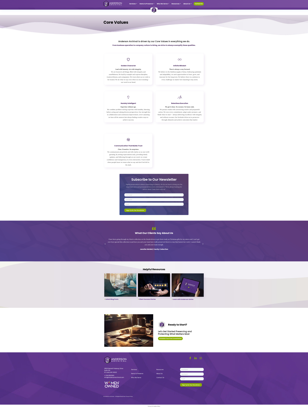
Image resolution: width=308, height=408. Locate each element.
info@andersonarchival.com (114, 377)
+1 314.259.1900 (109, 375)
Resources (176, 4)
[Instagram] (201, 358)
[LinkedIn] (196, 358)
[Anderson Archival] (112, 4)
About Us (186, 4)
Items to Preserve (146, 4)
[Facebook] (191, 358)
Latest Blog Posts (111, 299)
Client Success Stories (147, 299)
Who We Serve (162, 4)
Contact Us (160, 378)
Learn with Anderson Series (183, 299)
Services (132, 4)
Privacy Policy (129, 396)
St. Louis (107, 372)
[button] (105, 244)
